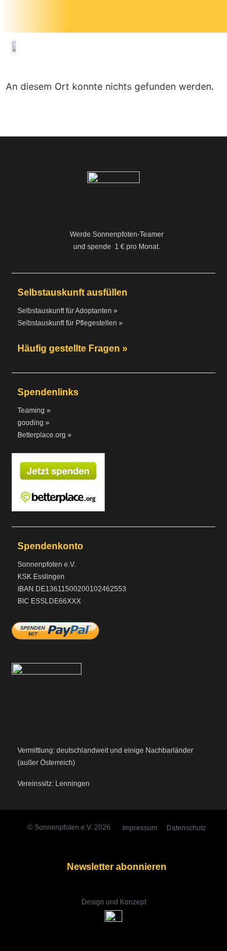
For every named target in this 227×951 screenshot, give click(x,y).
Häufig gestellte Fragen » (72, 348)
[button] (210, 16)
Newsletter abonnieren (116, 867)
